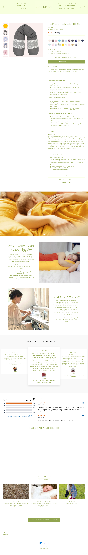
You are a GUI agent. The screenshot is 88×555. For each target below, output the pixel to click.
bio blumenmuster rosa (79, 40)
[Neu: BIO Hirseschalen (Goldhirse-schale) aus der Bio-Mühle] (16, 491)
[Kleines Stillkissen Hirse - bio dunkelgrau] (6, 457)
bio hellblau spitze (56, 44)
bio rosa (56, 40)
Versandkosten (59, 29)
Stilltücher (21, 11)
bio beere (69, 40)
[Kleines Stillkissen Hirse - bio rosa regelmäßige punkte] (12, 460)
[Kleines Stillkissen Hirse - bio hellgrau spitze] (11, 458)
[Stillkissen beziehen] (72, 491)
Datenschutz (6, 536)
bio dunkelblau (82, 40)
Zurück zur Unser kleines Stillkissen (45, 519)
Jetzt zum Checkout (66, 61)
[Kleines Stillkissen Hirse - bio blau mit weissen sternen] (19, 457)
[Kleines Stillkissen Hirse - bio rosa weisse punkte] (17, 458)
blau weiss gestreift (76, 44)
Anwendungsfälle (66, 179)
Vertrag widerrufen (7, 539)
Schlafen (39, 501)
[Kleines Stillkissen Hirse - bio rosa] (8, 457)
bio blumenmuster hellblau (66, 44)
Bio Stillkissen (22, 3)
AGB (4, 532)
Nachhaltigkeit (71, 3)
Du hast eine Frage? (66, 182)
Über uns (59, 3)
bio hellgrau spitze (59, 44)
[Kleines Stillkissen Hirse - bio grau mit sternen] (17, 457)
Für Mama (66, 11)
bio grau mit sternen (72, 40)
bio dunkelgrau (52, 40)
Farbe (55, 38)
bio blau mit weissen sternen (76, 40)
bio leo (72, 44)
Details (67, 175)
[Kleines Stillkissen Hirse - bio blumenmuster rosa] (21, 457)
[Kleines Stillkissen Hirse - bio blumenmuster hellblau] (15, 458)
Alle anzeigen (44, 479)
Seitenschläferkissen (66, 5)
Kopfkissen (21, 5)
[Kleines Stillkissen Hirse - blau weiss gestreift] (21, 458)
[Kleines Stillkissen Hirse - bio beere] (15, 457)
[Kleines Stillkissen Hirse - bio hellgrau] (11, 457)
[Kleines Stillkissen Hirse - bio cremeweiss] (4, 457)
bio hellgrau (62, 40)
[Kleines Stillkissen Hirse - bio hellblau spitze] (9, 458)
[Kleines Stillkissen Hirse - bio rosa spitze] (8, 458)
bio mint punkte (49, 44)
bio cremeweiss (49, 40)
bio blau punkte (66, 40)
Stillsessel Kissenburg (66, 8)
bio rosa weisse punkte (69, 44)
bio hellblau (59, 40)
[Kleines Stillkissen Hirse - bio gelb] (13, 458)
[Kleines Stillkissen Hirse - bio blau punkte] (13, 457)
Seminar (43, 501)
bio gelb (62, 44)
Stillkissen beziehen (72, 503)
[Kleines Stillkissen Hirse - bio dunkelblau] (4, 458)
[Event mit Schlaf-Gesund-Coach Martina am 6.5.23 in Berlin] (44, 491)
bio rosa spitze (52, 44)
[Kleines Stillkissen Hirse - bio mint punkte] (6, 458)
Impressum (5, 534)
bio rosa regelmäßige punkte (79, 44)
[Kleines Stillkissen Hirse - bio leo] (19, 458)
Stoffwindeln (21, 8)
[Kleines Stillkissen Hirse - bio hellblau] (9, 457)
